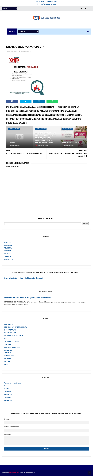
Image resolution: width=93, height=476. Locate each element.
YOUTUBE (7, 254)
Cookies (7, 389)
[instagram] (89, 8)
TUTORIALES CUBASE (11, 341)
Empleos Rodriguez (28, 473)
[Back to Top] (89, 473)
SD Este (7, 362)
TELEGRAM (8, 248)
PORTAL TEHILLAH (10, 333)
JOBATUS (7, 353)
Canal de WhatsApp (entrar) (46, 1)
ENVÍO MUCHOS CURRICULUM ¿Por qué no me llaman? (27, 298)
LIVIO (6, 339)
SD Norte (7, 359)
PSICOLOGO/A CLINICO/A (71, 143)
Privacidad (8, 386)
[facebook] (81, 8)
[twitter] (85, 8)
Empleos (12, 31)
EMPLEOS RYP (9, 324)
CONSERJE (12, 143)
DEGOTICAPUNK (10, 330)
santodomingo (26, 51)
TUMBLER (7, 257)
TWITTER (7, 251)
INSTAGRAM (8, 260)
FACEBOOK (8, 245)
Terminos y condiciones (12, 383)
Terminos (7, 392)
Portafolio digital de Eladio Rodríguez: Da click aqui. (23, 278)
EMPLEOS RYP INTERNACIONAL (15, 327)
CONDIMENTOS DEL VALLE (13, 336)
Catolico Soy (9, 356)
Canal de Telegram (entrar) (46, 4)
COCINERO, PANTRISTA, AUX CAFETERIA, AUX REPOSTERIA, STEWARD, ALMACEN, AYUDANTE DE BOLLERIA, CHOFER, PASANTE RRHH (46, 137)
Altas (6, 364)
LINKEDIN (7, 242)
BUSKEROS (8, 350)
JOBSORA (7, 344)
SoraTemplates (14, 473)
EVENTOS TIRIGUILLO (12, 347)
